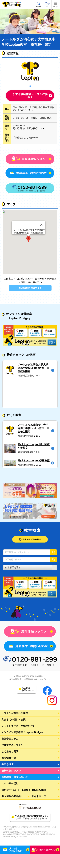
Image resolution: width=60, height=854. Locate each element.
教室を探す (8, 764)
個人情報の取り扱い (12, 796)
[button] (28, 239)
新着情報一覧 (9, 757)
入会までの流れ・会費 (14, 719)
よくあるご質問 (10, 751)
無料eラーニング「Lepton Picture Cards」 (25, 789)
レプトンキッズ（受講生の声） (18, 725)
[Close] (41, 225)
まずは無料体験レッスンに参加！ (30, 95)
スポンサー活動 (10, 783)
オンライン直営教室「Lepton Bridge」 (23, 732)
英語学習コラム (10, 738)
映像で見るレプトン (12, 745)
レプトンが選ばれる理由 (15, 713)
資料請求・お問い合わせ (15, 777)
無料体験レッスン (11, 770)
